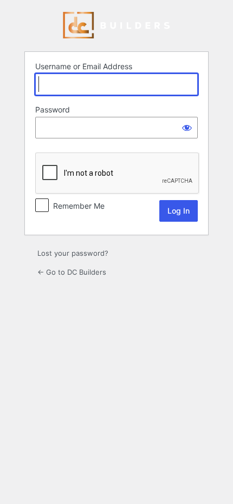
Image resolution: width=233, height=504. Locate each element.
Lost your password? (72, 253)
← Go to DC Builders (71, 272)
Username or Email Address (83, 66)
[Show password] (187, 127)
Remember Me (79, 205)
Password (52, 109)
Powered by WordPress (116, 25)
